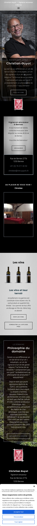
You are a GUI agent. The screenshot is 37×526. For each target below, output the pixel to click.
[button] (34, 486)
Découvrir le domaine (19, 436)
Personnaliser (18, 517)
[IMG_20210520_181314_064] (18, 223)
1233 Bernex (18, 481)
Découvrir (18, 148)
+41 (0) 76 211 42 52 (18, 166)
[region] (18, 509)
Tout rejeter (18, 522)
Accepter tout (18, 512)
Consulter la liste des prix (18, 325)
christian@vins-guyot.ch (18, 171)
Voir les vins (18, 92)
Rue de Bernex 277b (18, 478)
